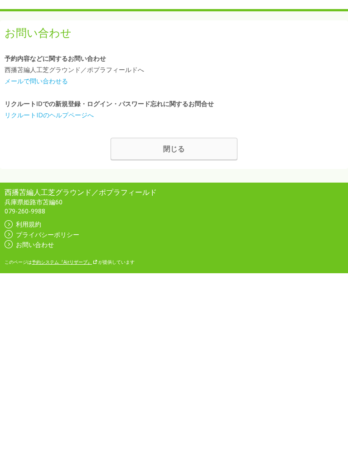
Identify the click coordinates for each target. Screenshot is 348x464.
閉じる (174, 149)
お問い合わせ (35, 244)
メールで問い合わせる (36, 81)
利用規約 (28, 224)
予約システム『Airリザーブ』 (62, 262)
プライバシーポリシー (47, 234)
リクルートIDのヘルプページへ (49, 115)
